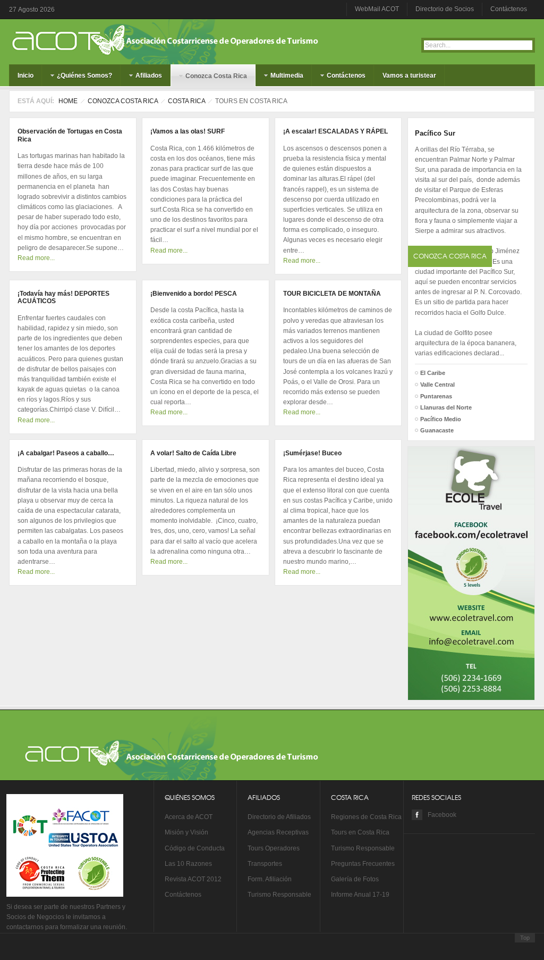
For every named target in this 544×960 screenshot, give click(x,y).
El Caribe (432, 373)
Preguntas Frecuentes (363, 863)
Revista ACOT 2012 (193, 879)
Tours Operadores (274, 848)
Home (68, 101)
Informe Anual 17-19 (360, 894)
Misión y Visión (186, 832)
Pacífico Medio (440, 419)
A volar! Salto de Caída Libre (193, 453)
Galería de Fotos (355, 879)
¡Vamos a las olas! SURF (187, 131)
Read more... (36, 258)
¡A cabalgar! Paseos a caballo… (66, 453)
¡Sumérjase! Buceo (312, 453)
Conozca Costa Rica (123, 101)
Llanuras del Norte (446, 407)
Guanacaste (437, 430)
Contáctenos (508, 9)
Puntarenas (436, 396)
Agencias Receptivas (278, 832)
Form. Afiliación (270, 879)
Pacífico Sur (435, 133)
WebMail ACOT (377, 9)
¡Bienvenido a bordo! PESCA (193, 293)
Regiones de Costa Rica (366, 817)
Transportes (265, 863)
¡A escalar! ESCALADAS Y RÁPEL (335, 131)
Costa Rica (186, 101)
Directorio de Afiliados (279, 817)
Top (525, 937)
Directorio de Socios (444, 9)
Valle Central (437, 384)
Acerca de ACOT (188, 817)
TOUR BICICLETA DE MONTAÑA (332, 293)
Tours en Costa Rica (360, 832)
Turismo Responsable (279, 894)
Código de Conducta (195, 848)
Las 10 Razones (188, 863)
